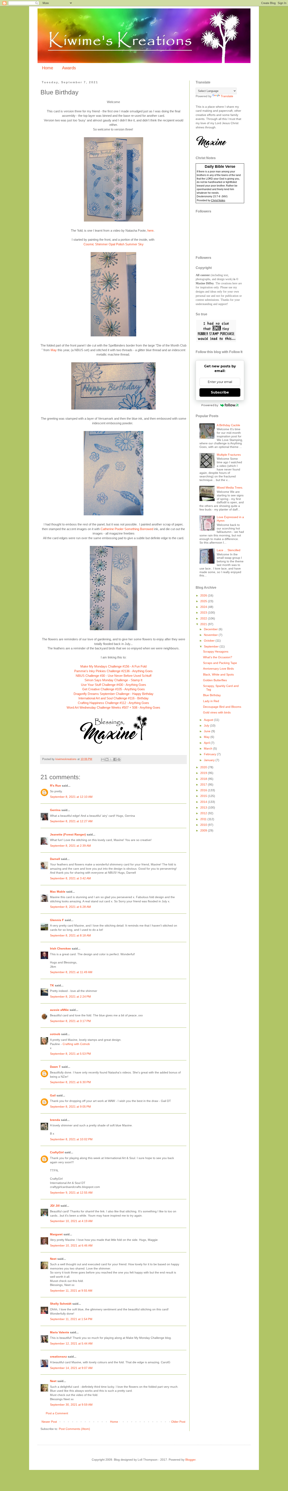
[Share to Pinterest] (119, 759)
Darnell (55, 859)
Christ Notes (218, 200)
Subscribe (220, 392)
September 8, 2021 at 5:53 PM (70, 1053)
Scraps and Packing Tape (220, 663)
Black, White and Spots (218, 674)
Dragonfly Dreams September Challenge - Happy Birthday (113, 694)
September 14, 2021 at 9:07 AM (71, 1368)
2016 (204, 790)
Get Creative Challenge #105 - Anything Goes (113, 689)
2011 (203, 819)
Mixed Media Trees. (230, 487)
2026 (204, 595)
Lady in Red (211, 701)
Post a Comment (57, 1413)
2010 (204, 824)
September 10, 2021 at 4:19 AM (71, 1221)
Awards (69, 68)
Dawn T (55, 1066)
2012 (204, 813)
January (209, 760)
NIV (224, 196)
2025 (204, 601)
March (208, 748)
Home (47, 68)
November (211, 635)
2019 (204, 773)
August (209, 719)
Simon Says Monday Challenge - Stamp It (113, 680)
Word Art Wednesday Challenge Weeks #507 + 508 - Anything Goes (113, 707)
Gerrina (55, 810)
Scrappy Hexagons (215, 651)
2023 (204, 612)
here (150, 230)
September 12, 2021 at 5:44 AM (71, 1343)
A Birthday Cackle (228, 425)
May (54, 350)
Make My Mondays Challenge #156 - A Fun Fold (113, 666)
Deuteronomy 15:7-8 (208, 196)
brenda (55, 1120)
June (207, 731)
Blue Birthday (212, 695)
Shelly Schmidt (60, 1303)
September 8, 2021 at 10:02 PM (71, 1139)
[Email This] (103, 759)
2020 (204, 767)
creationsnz (58, 1356)
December (211, 629)
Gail (53, 1095)
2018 (204, 778)
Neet (53, 1258)
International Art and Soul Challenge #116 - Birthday (113, 698)
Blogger (190, 1459)
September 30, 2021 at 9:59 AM (71, 1404)
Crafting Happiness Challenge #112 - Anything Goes (113, 703)
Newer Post (49, 1421)
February (210, 754)
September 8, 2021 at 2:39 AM (70, 845)
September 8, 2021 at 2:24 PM (70, 996)
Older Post (178, 1421)
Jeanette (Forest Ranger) (68, 834)
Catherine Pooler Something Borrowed (126, 529)
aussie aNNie (59, 1009)
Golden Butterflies (215, 680)
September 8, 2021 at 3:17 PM (70, 1021)
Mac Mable (57, 891)
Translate (227, 96)
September (211, 646)
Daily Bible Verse (220, 166)
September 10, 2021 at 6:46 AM (71, 1245)
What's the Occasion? (217, 657)
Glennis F (57, 920)
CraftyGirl (57, 1152)
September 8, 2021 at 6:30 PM (70, 1082)
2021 (204, 624)
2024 (204, 606)
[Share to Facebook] (115, 759)
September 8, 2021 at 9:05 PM (70, 1106)
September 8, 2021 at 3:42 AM (70, 878)
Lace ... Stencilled (228, 550)
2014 (204, 801)
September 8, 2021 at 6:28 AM (70, 906)
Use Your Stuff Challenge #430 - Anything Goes (113, 684)
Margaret (56, 1234)
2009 (204, 830)
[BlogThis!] (107, 759)
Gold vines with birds (217, 712)
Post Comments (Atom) (74, 1429)
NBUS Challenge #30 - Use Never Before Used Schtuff (113, 675)
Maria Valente (59, 1332)
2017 (204, 784)
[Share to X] (111, 759)
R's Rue (55, 785)
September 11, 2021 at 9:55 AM (71, 1290)
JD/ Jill (55, 1205)
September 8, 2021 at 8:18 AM (70, 935)
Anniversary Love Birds (218, 668)
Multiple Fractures (229, 454)
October (209, 640)
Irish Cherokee (60, 948)
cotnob (55, 1034)
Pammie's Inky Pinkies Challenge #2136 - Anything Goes (113, 671)
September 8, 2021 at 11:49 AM (71, 972)
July (207, 725)
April (207, 742)
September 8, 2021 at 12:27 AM (71, 821)
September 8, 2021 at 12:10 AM (71, 796)
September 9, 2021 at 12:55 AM (71, 1192)
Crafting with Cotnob (76, 1044)
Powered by (209, 405)
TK (52, 985)
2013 (204, 807)
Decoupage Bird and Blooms (222, 706)
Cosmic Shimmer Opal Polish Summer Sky (113, 244)
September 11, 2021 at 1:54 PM (71, 1319)
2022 (204, 618)
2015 (204, 796)
